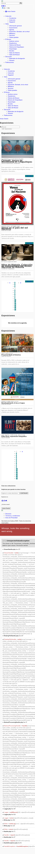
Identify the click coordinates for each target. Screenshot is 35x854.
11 (15, 302)
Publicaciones (9, 62)
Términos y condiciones (12, 515)
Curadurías (12, 18)
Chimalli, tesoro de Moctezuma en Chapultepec (16, 161)
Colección (8, 16)
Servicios (12, 35)
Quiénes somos (14, 41)
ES (4, 8)
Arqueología (13, 49)
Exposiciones (13, 27)
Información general (15, 26)
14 (15, 307)
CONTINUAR (24, 493)
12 (15, 304)
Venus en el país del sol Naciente (14, 228)
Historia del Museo (15, 45)
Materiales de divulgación (17, 58)
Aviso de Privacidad (11, 517)
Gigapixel (12, 22)
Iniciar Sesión (11, 11)
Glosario (11, 60)
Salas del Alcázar (14, 54)
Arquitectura (13, 43)
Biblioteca (12, 33)
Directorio (8, 514)
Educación (8, 56)
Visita (7, 24)
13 (15, 306)
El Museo (8, 39)
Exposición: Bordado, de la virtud (19, 31)
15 (15, 309)
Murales (11, 51)
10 (15, 300)
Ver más (29, 176)
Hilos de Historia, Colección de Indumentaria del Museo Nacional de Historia (16, 265)
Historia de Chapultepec (16, 47)
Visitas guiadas (13, 37)
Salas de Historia (14, 53)
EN (9, 8)
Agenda (11, 29)
